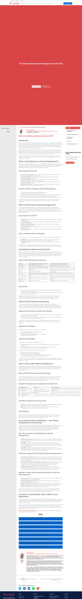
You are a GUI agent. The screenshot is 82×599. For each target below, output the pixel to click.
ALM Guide (24, 127)
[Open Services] (33, 3)
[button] (20, 588)
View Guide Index (36, 86)
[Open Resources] (44, 3)
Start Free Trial (46, 86)
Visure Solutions (41, 555)
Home (20, 127)
